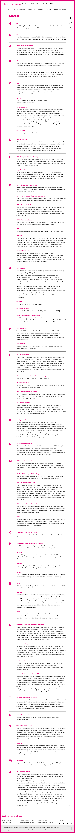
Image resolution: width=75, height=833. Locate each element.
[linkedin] (67, 823)
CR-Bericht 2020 (6, 822)
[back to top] (70, 805)
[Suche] (65, 4)
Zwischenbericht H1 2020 (27, 820)
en (70, 4)
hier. (48, 830)
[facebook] (63, 823)
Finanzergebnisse (42, 820)
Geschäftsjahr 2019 (7, 820)
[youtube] (71, 823)
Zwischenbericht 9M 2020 (27, 822)
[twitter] (59, 823)
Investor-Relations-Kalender (45, 822)
